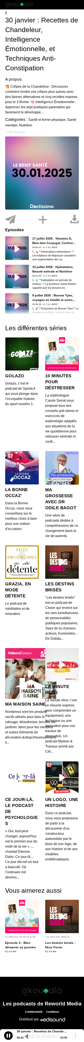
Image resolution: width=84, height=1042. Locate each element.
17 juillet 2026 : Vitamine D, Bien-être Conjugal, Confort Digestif (52, 243)
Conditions (52, 1011)
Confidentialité (34, 1011)
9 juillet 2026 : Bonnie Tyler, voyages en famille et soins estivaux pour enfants (52, 300)
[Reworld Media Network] (42, 991)
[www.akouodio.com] (42, 13)
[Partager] (10, 220)
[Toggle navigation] (75, 5)
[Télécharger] (74, 220)
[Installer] (42, 220)
